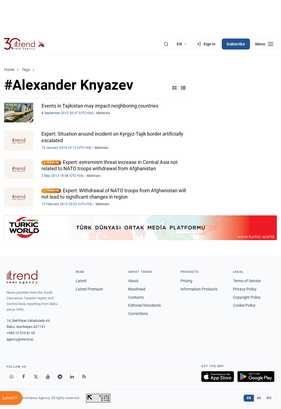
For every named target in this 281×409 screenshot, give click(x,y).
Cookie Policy (244, 305)
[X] (36, 376)
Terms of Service (247, 281)
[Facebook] (24, 376)
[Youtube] (48, 376)
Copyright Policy (247, 297)
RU (269, 398)
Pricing (186, 281)
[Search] (166, 44)
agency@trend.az (20, 339)
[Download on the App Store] (217, 376)
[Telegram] (60, 376)
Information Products (199, 289)
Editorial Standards (144, 305)
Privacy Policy (245, 289)
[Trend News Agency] (22, 277)
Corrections (138, 313)
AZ (259, 398)
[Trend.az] (24, 44)
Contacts (136, 297)
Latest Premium (89, 289)
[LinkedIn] (72, 376)
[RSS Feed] (84, 376)
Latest (81, 281)
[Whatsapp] (11, 376)
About (133, 281)
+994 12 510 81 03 (21, 333)
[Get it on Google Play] (255, 376)
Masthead (136, 289)
